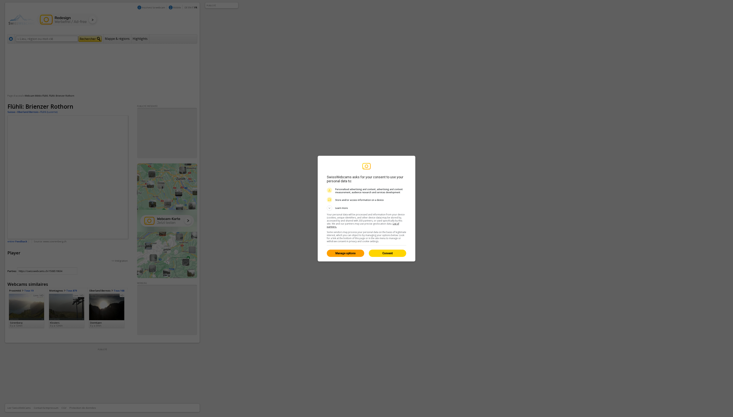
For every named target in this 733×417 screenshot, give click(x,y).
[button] (366, 208)
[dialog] (366, 208)
